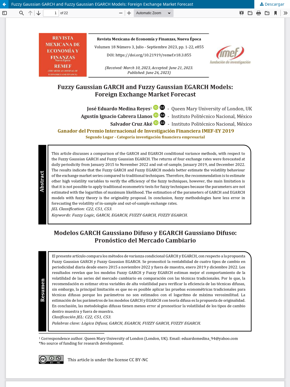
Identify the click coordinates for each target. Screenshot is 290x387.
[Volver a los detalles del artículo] (4, 4)
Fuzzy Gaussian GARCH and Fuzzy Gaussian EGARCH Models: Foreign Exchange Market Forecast (102, 4)
